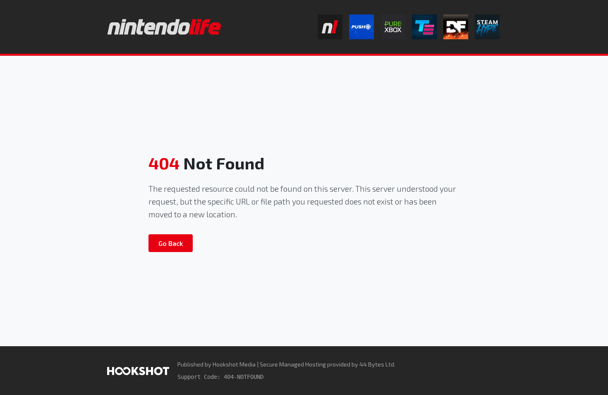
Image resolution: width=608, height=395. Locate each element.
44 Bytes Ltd (376, 364)
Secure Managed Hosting (293, 364)
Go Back (170, 243)
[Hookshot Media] (138, 370)
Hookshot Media (234, 364)
